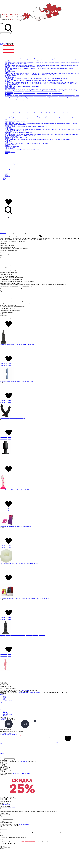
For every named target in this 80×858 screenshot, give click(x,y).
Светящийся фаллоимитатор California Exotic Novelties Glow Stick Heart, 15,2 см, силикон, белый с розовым (20, 489)
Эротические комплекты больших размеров (69, 109)
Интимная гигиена (8, 120)
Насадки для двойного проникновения (50, 78)
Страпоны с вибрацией (25, 66)
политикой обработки (25, 690)
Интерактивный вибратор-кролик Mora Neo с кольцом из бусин (12, 671)
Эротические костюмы (9, 112)
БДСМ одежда (7, 142)
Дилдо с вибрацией (16, 95)
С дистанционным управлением (38, 80)
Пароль (5, 804)
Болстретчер (58, 68)
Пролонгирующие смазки (51, 116)
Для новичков (7, 151)
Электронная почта (4, 803)
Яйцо (30, 74)
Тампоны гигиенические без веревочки (12, 121)
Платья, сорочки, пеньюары (56, 109)
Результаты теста (4, 315)
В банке (33, 73)
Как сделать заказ (6, 705)
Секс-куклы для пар (68, 83)
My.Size (6, 146)
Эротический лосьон (39, 123)
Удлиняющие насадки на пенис (10, 77)
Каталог (4, 54)
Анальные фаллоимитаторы (48, 58)
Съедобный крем (31, 123)
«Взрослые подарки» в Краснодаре (11, 162)
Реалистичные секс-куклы (10, 82)
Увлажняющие (38, 118)
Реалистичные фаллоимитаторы (36, 95)
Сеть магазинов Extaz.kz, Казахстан (11, 164)
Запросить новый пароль (5, 814)
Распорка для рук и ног (21, 130)
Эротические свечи (69, 123)
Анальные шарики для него (13, 60)
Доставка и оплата (6, 170)
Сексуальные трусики (69, 106)
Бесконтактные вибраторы (19, 93)
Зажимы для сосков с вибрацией (21, 137)
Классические (39, 90)
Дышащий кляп (63, 134)
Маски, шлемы (15, 134)
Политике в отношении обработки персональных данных (30, 692)
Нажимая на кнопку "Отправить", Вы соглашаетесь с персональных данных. (19, 761)
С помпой (17, 74)
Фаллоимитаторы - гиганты (41, 96)
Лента (56, 129)
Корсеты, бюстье (31, 106)
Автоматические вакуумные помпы (11, 86)
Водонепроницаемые (20, 62)
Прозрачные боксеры (45, 112)
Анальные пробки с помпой (52, 59)
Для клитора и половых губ (10, 137)
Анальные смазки (59, 116)
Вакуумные (37, 73)
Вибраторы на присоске (31, 90)
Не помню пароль (6, 804)
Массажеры (61, 89)
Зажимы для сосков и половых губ (11, 136)
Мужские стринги (30, 112)
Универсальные (16, 73)
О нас (4, 698)
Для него (37, 117)
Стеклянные (7, 96)
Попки (9, 73)
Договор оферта (6, 707)
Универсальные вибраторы (25, 89)
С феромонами (14, 118)
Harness (6, 65)
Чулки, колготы (8, 110)
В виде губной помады (9, 91)
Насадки (20, 65)
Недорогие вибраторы (23, 63)
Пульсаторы (17, 89)
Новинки (4, 155)
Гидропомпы (20, 86)
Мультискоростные (31, 62)
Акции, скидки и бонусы (7, 714)
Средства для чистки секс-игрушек (25, 149)
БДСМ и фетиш (8, 127)
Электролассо (39, 139)
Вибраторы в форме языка (45, 91)
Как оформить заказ (8, 172)
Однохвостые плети (20, 132)
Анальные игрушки (8, 57)
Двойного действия (40, 89)
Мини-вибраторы (47, 89)
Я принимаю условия (10, 828)
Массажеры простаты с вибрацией (19, 80)
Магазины (4, 157)
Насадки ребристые (39, 68)
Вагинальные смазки (66, 116)
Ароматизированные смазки (32, 116)
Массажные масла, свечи (9, 122)
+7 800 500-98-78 (3, 43)
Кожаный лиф (7, 143)
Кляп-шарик (39, 134)
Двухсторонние (49, 65)
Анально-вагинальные (59, 95)
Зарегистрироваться (11, 807)
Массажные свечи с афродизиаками (24, 126)
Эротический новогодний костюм (60, 112)
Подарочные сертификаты (10, 147)
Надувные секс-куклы (37, 82)
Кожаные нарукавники (39, 143)
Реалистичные (62, 65)
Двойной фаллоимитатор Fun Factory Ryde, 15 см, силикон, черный (12, 418)
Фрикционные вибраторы (55, 91)
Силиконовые (10, 80)
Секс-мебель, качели (8, 141)
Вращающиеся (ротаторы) (22, 90)
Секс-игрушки (7, 55)
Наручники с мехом (8, 129)
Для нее (25, 62)
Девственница (44, 73)
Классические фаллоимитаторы (52, 96)
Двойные (70, 65)
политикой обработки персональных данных (21, 773)
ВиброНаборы (71, 90)
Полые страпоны (40, 66)
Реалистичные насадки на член (10, 78)
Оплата (6, 174)
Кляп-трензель (44, 134)
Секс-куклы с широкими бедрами (56, 82)
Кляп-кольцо (21, 134)
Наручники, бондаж (8, 128)
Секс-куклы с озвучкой (46, 82)
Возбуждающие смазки (41, 116)
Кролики (43, 90)
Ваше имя (2, 757)
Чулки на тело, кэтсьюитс (50, 106)
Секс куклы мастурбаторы (13, 84)
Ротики (12, 73)
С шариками (77, 90)
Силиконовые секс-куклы (28, 82)
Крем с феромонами (35, 126)
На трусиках (74, 65)
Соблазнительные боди (15, 110)
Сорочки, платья (42, 106)
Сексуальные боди (15, 106)
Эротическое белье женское (10, 105)
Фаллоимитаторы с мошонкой (34, 97)
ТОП (6, 150)
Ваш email (2, 826)
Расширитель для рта (51, 134)
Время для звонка (3, 760)
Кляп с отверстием (31, 135)
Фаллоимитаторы (8, 94)
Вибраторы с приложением (26, 91)
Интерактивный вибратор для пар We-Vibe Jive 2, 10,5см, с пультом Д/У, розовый (15, 526)
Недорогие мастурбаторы (36, 74)
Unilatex (14, 146)
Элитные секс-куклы (24, 83)
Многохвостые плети (28, 132)
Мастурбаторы (7, 72)
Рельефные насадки (16, 68)
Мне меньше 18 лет (12, 2)
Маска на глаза (17, 135)
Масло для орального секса (60, 123)
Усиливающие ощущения (46, 118)
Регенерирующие (8, 118)
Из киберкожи (21, 96)
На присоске (44, 95)
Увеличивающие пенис (31, 118)
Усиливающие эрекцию (55, 118)
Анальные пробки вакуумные (24, 60)
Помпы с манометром (27, 86)
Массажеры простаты (9, 79)
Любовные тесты (8, 168)
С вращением (28, 80)
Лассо (52, 68)
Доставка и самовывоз (7, 703)
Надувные (9, 66)
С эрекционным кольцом (48, 80)
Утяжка (54, 68)
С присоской (37, 62)
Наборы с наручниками (42, 129)
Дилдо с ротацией (49, 97)
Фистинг (32, 58)
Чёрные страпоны (33, 66)
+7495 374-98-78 (3, 44)
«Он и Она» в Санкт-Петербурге (11, 160)
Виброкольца (7, 76)
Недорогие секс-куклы (42, 83)
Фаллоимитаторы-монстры (42, 98)
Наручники (44, 139)
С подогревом (12, 74)
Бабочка (11, 93)
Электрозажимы (64, 139)
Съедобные (61, 117)
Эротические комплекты (23, 106)
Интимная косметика (9, 114)
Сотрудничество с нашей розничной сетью (13, 159)
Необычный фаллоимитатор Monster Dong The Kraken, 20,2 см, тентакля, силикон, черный (17, 344)
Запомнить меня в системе (5, 806)
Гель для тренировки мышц (21, 124)
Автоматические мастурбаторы (25, 73)
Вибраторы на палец (12, 62)
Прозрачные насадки (9, 68)
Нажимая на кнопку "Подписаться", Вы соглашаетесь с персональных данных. (19, 690)
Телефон (2, 821)
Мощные (6, 62)
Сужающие (25, 118)
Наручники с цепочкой (33, 129)
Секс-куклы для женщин (33, 83)
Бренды (4, 177)
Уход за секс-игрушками (9, 148)
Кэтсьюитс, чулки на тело (30, 109)
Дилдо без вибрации (8, 95)
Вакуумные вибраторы (36, 91)
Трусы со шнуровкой (23, 112)
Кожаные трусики (13, 143)
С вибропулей (7, 74)
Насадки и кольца (8, 67)
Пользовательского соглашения (24, 824)
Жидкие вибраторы (19, 119)
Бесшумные (55, 90)
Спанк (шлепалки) (8, 132)
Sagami (9, 146)
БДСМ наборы (7, 140)
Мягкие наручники (13, 130)
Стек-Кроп (14, 132)
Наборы (48, 73)
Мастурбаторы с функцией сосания (47, 74)
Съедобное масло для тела (9, 123)
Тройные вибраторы (17, 91)
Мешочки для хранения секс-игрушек (12, 149)
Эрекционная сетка (46, 68)
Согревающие (19, 118)
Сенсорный (16, 63)
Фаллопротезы (43, 65)
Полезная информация (4, 709)
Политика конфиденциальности (6, 733)
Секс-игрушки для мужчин (10, 71)
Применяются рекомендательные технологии (8, 734)
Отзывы (6, 153)
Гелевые (77, 95)
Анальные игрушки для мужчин (64, 59)
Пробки (6, 80)
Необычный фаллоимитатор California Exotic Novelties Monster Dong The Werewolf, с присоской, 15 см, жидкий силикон (22, 635)
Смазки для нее (42, 117)
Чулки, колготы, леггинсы (60, 106)
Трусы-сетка (51, 112)
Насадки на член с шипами (22, 78)
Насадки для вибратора (44, 62)
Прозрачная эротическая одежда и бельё (12, 107)
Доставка (6, 173)
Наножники (27, 129)
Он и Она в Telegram (8, 169)
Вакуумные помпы (8, 85)
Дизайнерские (67, 97)
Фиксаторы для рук (50, 129)
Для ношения (55, 80)
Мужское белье (16, 112)
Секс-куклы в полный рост (52, 83)
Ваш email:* (2, 847)
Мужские (54, 65)
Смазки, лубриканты (9, 115)
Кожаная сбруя (20, 143)
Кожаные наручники (61, 129)
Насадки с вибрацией (24, 68)
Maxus (17, 146)
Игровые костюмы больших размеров (12, 109)
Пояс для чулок (32, 143)
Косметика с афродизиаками (10, 125)
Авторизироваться (4, 807)
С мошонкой (67, 62)
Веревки (14, 129)
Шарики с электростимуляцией (10, 139)
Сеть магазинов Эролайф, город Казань (12, 163)
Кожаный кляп (26, 134)
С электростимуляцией (74, 62)
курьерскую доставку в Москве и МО (28, 841)
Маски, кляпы (7, 133)
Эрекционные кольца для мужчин (67, 68)
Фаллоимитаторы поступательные (17, 98)
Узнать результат (4, 829)
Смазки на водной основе (9, 116)
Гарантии (6, 175)
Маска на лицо (23, 135)
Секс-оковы (77, 129)
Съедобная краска (24, 123)
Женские (57, 65)
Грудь (40, 73)
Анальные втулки (8, 59)
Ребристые (58, 62)
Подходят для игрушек (55, 117)
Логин (1, 817)
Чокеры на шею (76, 106)
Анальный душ (74, 58)
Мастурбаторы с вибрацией (74, 73)
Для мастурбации (32, 117)
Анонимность (7, 176)
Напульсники (7, 130)
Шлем (27, 135)
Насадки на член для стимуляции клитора (34, 78)
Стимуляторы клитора (9, 92)
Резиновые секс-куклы (19, 82)
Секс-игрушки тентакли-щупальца (30, 98)
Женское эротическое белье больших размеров (13, 108)
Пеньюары (37, 106)
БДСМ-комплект (26, 143)
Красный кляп (69, 134)
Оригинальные (53, 73)
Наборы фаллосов (69, 96)
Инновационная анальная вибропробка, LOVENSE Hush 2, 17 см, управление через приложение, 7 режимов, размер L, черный (24, 454)
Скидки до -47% (6, 156)
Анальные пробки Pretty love (27, 59)
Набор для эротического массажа (49, 123)
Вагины (6, 73)
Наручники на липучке (20, 129)
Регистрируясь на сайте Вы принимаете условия (15, 824)
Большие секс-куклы (61, 83)
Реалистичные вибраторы (68, 89)
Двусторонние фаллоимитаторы (69, 95)
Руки (68, 73)
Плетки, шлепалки (8, 131)
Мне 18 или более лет (4, 2)
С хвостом (61, 102)
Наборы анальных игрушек (17, 59)
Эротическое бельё (8, 104)
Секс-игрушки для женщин (10, 87)
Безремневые (24, 65)
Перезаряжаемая (51, 102)
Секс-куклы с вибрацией (15, 83)
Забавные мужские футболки (72, 112)
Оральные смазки (74, 116)
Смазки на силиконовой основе (20, 116)
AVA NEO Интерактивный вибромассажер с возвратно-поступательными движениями (16, 381)
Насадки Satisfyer (35, 149)
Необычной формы (52, 62)
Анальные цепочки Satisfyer (35, 60)
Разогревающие (67, 117)
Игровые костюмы (8, 106)
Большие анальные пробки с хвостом (40, 59)
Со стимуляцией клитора (9, 63)
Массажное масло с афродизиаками (11, 126)
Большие (66, 65)
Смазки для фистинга (9, 117)
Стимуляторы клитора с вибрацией (55, 93)
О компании (2, 694)
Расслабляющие (73, 117)
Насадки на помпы (35, 86)
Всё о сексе (5, 165)
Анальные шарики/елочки (10, 58)
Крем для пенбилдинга (11, 124)
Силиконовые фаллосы (14, 96)
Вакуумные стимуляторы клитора (30, 93)
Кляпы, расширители (9, 134)
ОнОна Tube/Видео (8, 167)
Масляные (27, 117)
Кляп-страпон (74, 134)
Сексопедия (7, 166)
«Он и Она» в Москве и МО (10, 158)
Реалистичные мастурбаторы (61, 73)
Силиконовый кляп (33, 134)
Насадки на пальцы (57, 139)
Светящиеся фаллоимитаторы (58, 97)
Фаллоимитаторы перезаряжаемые (18, 97)
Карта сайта (5, 715)
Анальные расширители (66, 58)
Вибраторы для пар (8, 61)
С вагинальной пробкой (16, 66)
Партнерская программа (7, 700)
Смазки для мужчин (64, 118)
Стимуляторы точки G (9, 103)
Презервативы (7, 145)
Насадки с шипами (31, 68)
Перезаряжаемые (33, 89)
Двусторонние (66, 90)
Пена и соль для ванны (43, 126)
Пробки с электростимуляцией (30, 139)
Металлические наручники (70, 129)
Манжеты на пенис (49, 139)
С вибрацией (62, 62)
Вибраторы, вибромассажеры (10, 88)
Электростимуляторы (9, 138)
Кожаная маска (11, 135)
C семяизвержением (51, 95)
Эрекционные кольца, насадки (10, 75)
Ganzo (12, 146)
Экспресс (6, 171)
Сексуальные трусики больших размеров (42, 109)
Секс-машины (7, 70)
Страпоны (7, 64)
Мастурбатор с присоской (24, 74)
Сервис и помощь (3, 702)
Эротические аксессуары (9, 113)
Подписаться (13, 688)
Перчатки (69, 139)
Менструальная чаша (24, 121)
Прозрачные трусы (37, 112)
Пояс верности (46, 143)
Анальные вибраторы (58, 58)
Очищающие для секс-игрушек (19, 117)
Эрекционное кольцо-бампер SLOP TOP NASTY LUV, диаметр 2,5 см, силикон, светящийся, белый (19, 563)
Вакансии (4, 179)
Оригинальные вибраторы (10, 89)
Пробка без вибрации (21, 139)
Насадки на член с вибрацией (62, 78)
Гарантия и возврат (6, 706)
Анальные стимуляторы (26, 58)
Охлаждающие (47, 117)
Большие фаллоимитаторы (25, 95)
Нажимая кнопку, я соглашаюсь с (15, 773)
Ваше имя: (2, 846)
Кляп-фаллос (57, 134)
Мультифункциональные (23, 102)
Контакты (4, 178)
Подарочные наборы (8, 69)
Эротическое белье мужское (10, 111)
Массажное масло (18, 123)
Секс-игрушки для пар (9, 56)
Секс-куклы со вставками (68, 82)
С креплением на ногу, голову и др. (33, 65)
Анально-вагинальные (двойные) (11, 90)
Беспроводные (15, 102)
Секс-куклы (7, 81)
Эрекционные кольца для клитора (43, 93)
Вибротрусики (7, 93)
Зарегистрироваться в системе (6, 822)
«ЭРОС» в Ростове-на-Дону (10, 161)
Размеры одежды (6, 713)
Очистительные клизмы (38, 58)
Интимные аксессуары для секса (11, 144)
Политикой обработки (24, 761)
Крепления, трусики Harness (13, 65)
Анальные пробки (18, 58)
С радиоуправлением (54, 89)
